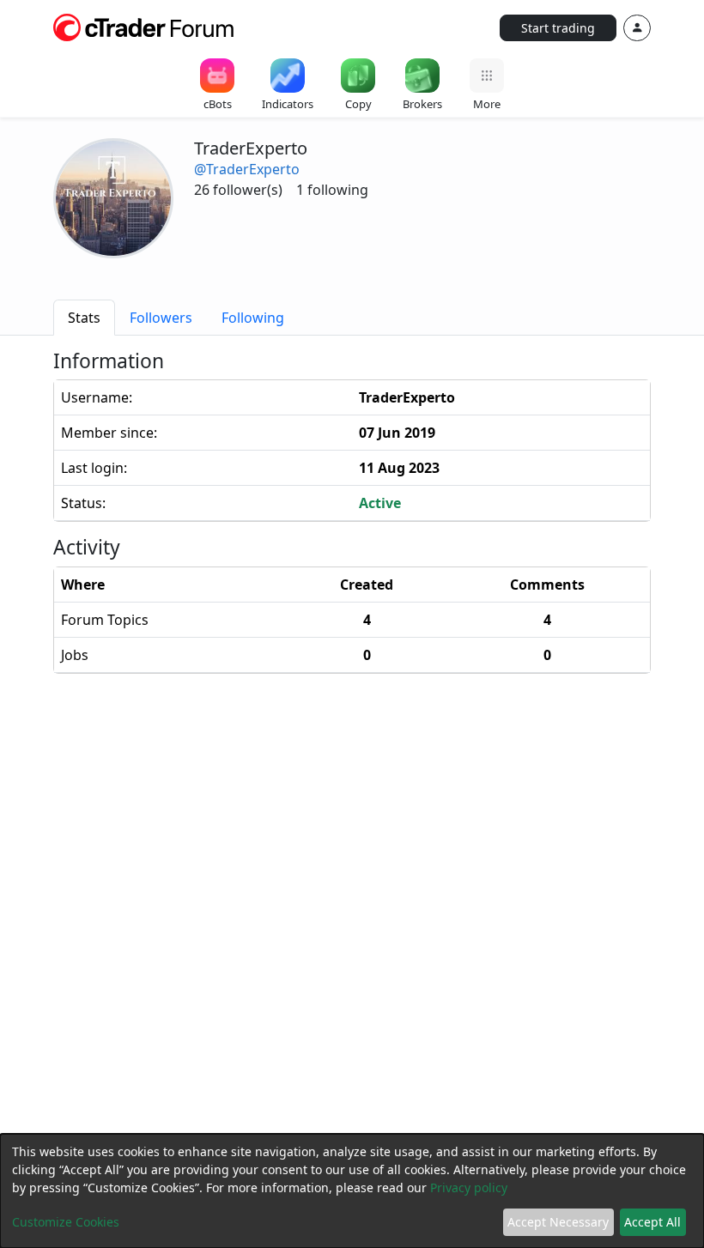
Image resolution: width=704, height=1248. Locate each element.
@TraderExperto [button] (247, 169)
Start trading (558, 28)
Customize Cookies (65, 1222)
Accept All (652, 1222)
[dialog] (352, 1191)
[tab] (84, 318)
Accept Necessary (558, 1222)
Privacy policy (468, 1187)
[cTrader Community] (144, 25)
